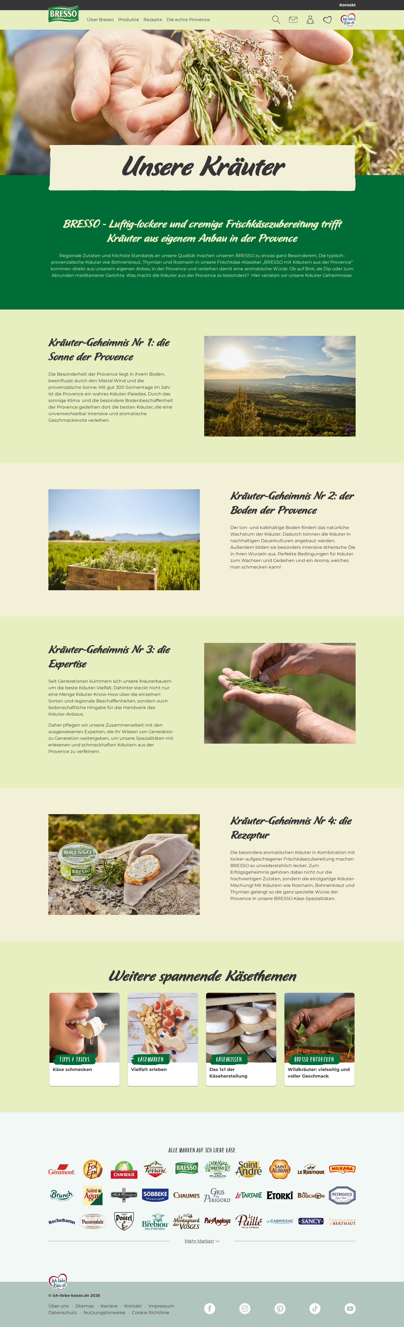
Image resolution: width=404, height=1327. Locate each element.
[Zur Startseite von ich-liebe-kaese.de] (348, 20)
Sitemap (85, 1306)
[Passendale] (92, 1221)
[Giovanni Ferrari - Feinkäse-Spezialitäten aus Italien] (155, 1169)
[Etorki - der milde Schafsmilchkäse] (280, 1195)
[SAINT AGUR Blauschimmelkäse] (93, 1195)
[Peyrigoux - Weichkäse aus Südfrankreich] (342, 1195)
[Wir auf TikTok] (314, 1309)
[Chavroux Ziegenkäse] (124, 1169)
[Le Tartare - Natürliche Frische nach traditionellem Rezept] (248, 1195)
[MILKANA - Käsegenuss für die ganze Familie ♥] (342, 1169)
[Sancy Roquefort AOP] (311, 1221)
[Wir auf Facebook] (209, 1309)
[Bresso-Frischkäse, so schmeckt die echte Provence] (186, 1169)
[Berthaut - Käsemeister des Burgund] (342, 1221)
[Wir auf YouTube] (350, 1309)
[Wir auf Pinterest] (280, 1309)
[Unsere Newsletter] (293, 20)
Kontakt (347, 4)
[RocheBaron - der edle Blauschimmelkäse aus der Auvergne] (61, 1221)
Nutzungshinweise (105, 1312)
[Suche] (276, 20)
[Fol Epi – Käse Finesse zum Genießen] (93, 1169)
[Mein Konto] (310, 20)
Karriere (110, 1306)
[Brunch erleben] (61, 1195)
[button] (202, 1241)
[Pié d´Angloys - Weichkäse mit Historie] (217, 1221)
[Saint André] (248, 1169)
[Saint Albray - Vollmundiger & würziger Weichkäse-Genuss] (279, 1169)
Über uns (59, 1306)
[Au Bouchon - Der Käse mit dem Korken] (311, 1195)
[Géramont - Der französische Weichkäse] (61, 1169)
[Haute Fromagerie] (124, 1195)
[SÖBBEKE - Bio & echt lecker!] (155, 1195)
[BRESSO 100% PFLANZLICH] (217, 1169)
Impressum (162, 1306)
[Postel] (124, 1221)
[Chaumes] (186, 1195)
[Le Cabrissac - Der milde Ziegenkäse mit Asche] (280, 1221)
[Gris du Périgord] (217, 1195)
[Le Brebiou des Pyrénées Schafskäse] (155, 1221)
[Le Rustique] (311, 1169)
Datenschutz (63, 1312)
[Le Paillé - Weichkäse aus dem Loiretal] (248, 1221)
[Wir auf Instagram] (244, 1309)
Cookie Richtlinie (150, 1312)
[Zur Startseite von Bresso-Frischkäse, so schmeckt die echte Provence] (63, 15)
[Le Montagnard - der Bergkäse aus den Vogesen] (186, 1221)
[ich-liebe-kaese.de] (57, 1281)
